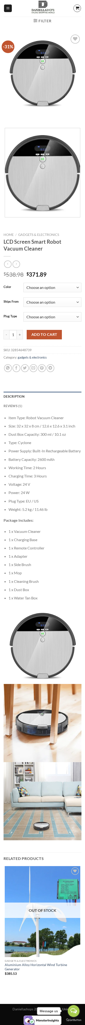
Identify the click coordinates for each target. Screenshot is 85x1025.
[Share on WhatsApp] (8, 368)
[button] (8, 8)
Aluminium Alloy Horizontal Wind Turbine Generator (36, 967)
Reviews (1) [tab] (13, 406)
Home (9, 235)
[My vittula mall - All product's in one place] (42, 8)
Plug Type (10, 316)
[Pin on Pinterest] (42, 368)
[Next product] (7, 264)
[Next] (21, 116)
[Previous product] (16, 264)
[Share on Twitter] (25, 368)
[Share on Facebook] (16, 368)
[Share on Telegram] (50, 368)
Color (7, 287)
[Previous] (8, 116)
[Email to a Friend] (33, 368)
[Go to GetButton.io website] (73, 1020)
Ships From (11, 301)
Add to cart (44, 334)
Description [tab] (14, 396)
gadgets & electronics (38, 235)
